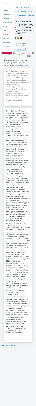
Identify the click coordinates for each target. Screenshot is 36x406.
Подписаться (20, 48)
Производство (6, 21)
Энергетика (5, 39)
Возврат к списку (8, 344)
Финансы (5, 10)
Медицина (5, 32)
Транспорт (5, 36)
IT (3, 6)
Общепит (5, 28)
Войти (15, 49)
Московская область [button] (6, 49)
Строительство (7, 2)
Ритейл (4, 24)
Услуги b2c (5, 17)
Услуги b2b (5, 13)
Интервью (5, 43)
